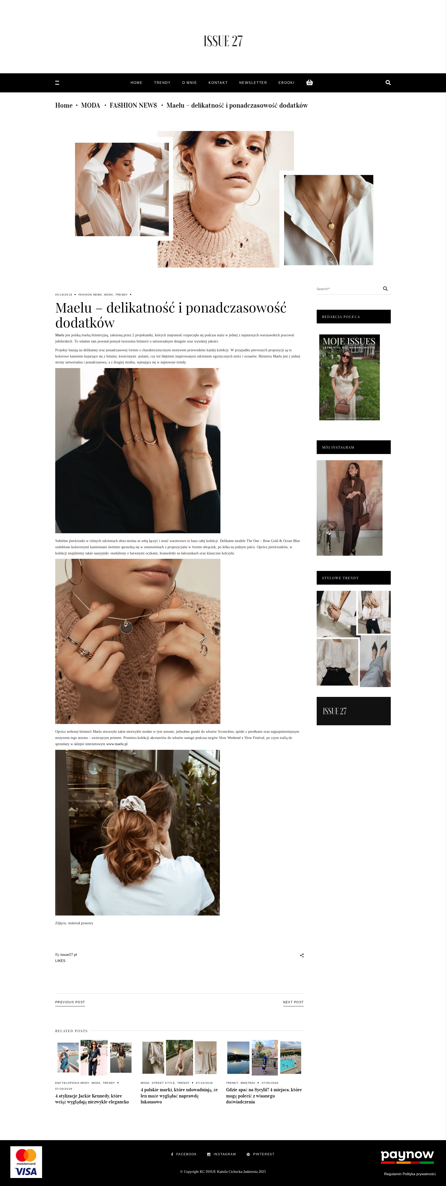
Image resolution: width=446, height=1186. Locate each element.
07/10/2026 (204, 1082)
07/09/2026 (270, 1082)
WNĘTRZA (248, 1082)
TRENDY (121, 294)
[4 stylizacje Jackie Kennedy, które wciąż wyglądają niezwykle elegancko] (94, 1058)
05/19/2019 (63, 294)
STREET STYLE (163, 1082)
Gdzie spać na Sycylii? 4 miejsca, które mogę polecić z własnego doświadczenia (264, 1095)
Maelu (59, 335)
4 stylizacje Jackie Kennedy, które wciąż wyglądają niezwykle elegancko (92, 1099)
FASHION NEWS (133, 105)
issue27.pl (68, 954)
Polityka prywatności (419, 1174)
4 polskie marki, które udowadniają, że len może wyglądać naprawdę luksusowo (179, 1095)
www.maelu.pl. (117, 744)
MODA (90, 105)
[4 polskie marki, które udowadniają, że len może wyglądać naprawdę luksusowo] (179, 1058)
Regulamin (393, 1174)
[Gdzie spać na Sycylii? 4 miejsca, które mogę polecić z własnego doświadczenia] (265, 1058)
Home (64, 105)
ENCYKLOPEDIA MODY (72, 1082)
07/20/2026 (63, 1088)
